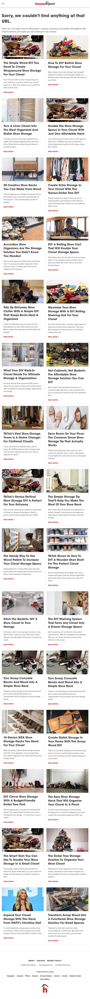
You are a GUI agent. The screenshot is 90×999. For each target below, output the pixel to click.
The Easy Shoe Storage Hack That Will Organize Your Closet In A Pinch (65, 801)
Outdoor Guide (75, 976)
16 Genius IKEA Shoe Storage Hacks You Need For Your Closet (21, 741)
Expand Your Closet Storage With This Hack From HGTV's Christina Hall (22, 919)
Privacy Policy (54, 960)
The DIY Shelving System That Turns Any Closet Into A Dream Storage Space (66, 623)
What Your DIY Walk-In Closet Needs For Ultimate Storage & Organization (22, 374)
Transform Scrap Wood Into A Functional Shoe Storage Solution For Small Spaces (67, 919)
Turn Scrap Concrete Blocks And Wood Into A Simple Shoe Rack (21, 682)
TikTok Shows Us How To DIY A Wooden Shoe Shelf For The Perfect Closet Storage (66, 562)
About (31, 960)
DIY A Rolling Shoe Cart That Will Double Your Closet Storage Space (64, 248)
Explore (35, 976)
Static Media (31, 965)
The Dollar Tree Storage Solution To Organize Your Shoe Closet (66, 860)
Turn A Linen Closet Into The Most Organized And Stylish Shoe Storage (21, 130)
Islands (65, 976)
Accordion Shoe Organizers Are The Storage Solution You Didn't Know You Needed (23, 250)
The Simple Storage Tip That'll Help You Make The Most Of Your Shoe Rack (66, 501)
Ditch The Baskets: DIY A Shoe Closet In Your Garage (20, 623)
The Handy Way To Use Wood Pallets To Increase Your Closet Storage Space (22, 560)
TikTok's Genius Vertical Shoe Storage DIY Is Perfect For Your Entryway (23, 501)
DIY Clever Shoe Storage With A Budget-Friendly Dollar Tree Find (21, 801)
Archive (41, 960)
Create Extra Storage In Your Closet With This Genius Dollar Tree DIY (64, 189)
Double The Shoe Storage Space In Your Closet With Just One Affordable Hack (66, 130)
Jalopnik (19, 976)
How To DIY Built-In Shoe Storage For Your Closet (65, 65)
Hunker (57, 976)
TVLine (28, 976)
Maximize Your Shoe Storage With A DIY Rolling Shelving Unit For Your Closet (66, 313)
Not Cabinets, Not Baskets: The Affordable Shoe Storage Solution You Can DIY (67, 376)
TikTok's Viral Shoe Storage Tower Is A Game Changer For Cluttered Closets (22, 438)
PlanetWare (45, 979)
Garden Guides (46, 976)
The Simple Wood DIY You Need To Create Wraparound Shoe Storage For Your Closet (22, 69)
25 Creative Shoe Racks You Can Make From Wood (22, 187)
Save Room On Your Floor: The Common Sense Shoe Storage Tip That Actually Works (66, 440)
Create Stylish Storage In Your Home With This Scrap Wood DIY (67, 741)
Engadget (11, 976)
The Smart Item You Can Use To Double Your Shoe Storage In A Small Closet (21, 860)
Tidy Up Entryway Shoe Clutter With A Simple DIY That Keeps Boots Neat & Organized (21, 313)
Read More (8, 92)
